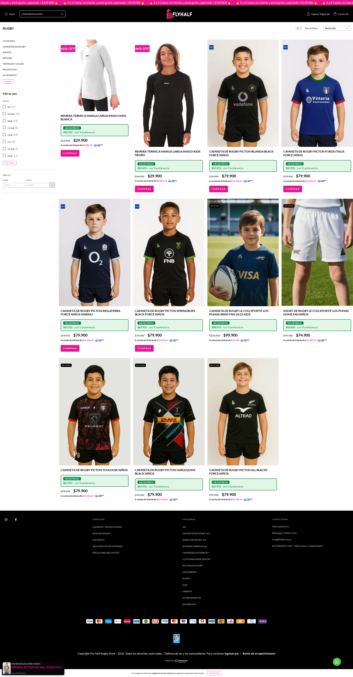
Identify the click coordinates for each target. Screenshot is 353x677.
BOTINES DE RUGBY (192, 565)
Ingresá (314, 14)
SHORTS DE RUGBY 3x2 (194, 539)
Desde (5, 180)
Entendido (214, 673)
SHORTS (7, 52)
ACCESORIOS (10, 75)
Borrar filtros (311, 28)
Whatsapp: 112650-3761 (284, 533)
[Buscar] (62, 14)
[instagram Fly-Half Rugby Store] (6, 519)
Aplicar (52, 185)
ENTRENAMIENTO (191, 597)
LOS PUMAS (9, 41)
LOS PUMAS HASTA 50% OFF (196, 559)
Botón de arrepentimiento (259, 653)
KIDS (184, 585)
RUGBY (186, 578)
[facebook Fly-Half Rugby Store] (16, 519)
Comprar (70, 153)
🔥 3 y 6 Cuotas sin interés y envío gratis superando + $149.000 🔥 (64, 2)
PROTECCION (10, 69)
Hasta (28, 180)
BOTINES (7, 58)
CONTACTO (98, 539)
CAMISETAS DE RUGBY (14, 46)
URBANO (187, 591)
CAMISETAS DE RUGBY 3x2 (196, 533)
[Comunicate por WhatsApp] (337, 662)
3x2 (184, 527)
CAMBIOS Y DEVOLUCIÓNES (107, 527)
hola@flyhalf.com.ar (281, 539)
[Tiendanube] (176, 662)
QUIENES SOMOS (101, 533)
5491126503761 (280, 526)
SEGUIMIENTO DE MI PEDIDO (107, 546)
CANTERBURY (189, 572)
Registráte (325, 14)
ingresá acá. (231, 653)
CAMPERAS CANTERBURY (195, 552)
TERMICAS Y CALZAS (13, 63)
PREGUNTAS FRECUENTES (105, 552)
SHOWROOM (189, 604)
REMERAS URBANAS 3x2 (194, 546)
